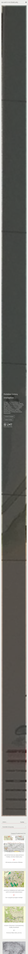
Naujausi (13, 833)
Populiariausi (19, 833)
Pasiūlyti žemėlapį (8, 419)
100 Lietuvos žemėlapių (9, 2)
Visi (24, 833)
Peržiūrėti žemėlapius (9, 416)
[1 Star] (13, 859)
